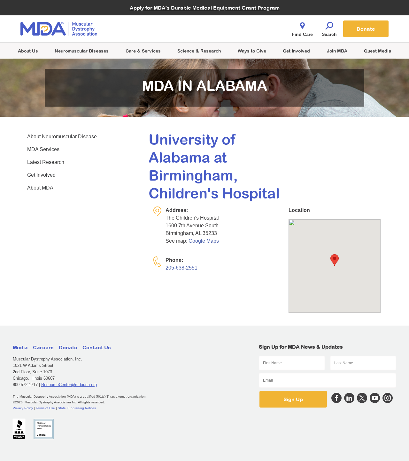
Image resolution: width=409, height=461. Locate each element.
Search (329, 34)
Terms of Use (45, 408)
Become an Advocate (143, 15)
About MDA (40, 187)
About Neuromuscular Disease (62, 136)
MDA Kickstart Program (234, 32)
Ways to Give (252, 50)
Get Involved (296, 50)
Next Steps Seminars (143, 29)
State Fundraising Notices (77, 408)
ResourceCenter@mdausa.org (69, 384)
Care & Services (143, 50)
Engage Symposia (141, 18)
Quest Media (377, 50)
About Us (28, 50)
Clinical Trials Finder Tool (147, 21)
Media (20, 347)
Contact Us (96, 347)
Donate (366, 29)
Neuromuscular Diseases (82, 50)
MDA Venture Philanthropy (236, 21)
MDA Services (43, 149)
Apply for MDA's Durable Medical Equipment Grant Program (205, 8)
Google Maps (204, 241)
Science (199, 50)
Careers (43, 347)
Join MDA (337, 50)
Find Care (302, 34)
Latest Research (45, 162)
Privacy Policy (23, 408)
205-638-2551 (181, 268)
